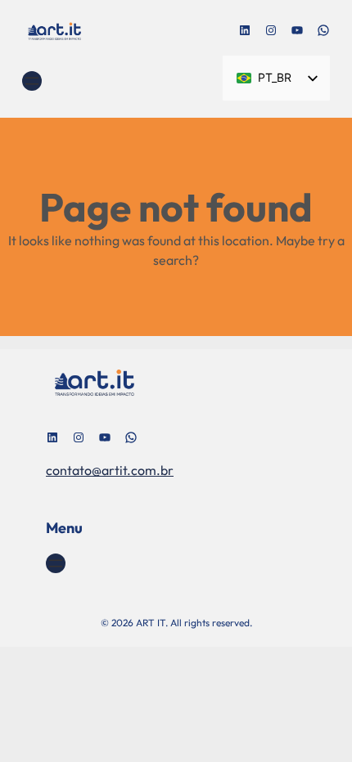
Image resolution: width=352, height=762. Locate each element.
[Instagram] (271, 30)
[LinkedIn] (244, 30)
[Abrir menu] (32, 81)
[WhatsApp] (323, 30)
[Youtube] (297, 30)
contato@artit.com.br (110, 470)
